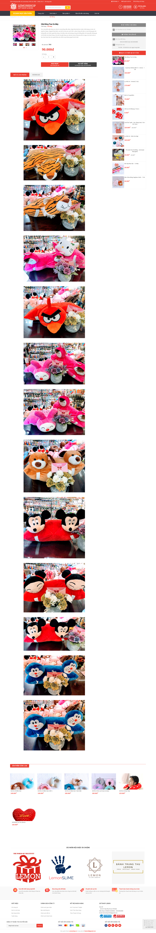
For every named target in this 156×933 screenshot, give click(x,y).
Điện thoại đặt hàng (120, 39)
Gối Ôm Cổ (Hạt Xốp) (124, 791)
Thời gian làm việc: (120, 44)
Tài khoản (115, 1)
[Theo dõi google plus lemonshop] (116, 925)
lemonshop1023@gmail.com (110, 913)
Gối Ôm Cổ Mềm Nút (16, 791)
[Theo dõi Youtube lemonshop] (119, 925)
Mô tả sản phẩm (19, 75)
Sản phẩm (65, 13)
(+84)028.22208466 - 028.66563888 (114, 911)
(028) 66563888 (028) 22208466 (127, 6)
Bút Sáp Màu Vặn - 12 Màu (131, 163)
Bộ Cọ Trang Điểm (129, 95)
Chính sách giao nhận (46, 907)
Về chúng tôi (14, 907)
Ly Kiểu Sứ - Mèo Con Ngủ (131, 136)
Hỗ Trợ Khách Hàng (77, 903)
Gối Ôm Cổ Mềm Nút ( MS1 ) (45, 791)
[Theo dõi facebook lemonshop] (109, 925)
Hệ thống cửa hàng (139, 1)
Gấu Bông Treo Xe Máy (130, 57)
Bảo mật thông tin (45, 910)
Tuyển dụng (14, 916)
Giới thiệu (53, 13)
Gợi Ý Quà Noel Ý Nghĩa (76, 907)
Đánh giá (36, 75)
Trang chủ (41, 13)
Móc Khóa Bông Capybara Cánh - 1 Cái (134, 177)
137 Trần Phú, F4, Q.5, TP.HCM (123, 29)
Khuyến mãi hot (127, 1)
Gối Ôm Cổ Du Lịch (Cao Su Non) (100, 791)
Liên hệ (97, 13)
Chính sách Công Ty (48, 903)
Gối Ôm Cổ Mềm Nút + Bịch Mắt (73, 791)
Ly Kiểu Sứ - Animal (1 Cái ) (131, 81)
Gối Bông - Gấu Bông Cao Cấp (39, 17)
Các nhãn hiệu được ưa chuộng (78, 847)
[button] (24, 48)
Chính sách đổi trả (45, 913)
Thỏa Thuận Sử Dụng (75, 913)
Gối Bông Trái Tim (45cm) (18, 822)
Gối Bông (52, 17)
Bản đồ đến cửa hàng (82, 13)
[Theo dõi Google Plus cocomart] (112, 925)
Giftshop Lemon (105, 903)
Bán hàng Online (15, 913)
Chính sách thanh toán (46, 916)
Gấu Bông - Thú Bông (23, 17)
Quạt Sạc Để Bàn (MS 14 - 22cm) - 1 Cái (134, 68)
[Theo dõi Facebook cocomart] (106, 925)
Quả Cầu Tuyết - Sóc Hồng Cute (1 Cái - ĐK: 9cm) (135, 123)
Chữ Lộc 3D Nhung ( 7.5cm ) (131, 109)
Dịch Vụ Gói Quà (15, 910)
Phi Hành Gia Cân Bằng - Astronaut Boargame (135, 150)
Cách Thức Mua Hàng (75, 910)
